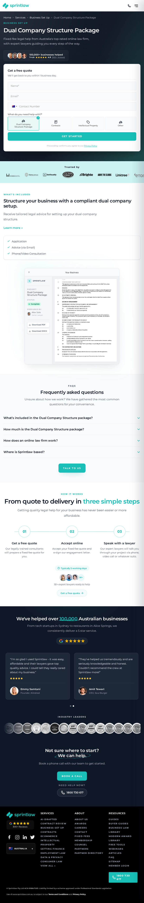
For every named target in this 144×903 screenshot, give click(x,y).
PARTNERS (82, 849)
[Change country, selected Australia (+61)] (13, 106)
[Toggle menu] (136, 4)
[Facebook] (9, 837)
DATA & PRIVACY (52, 857)
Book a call (72, 776)
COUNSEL (81, 844)
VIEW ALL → (48, 865)
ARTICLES (115, 853)
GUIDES (114, 819)
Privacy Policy (90, 146)
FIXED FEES (82, 836)
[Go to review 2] (73, 706)
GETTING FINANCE (53, 849)
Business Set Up (40, 17)
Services (20, 17)
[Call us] (129, 5)
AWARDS (81, 823)
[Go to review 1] (70, 706)
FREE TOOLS (117, 844)
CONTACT (81, 832)
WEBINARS (116, 849)
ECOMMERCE (49, 836)
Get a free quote (70, 593)
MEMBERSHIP (84, 840)
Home (7, 17)
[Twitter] (32, 837)
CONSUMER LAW (52, 861)
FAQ (111, 857)
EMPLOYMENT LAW (53, 853)
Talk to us (72, 468)
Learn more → (13, 227)
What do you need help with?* (25, 114)
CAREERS (81, 827)
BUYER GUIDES (118, 823)
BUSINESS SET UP (52, 827)
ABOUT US (81, 819)
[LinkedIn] (25, 837)
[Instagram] (17, 837)
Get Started (72, 136)
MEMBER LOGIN (119, 865)
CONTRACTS (49, 832)
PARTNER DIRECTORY (89, 853)
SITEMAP (114, 861)
